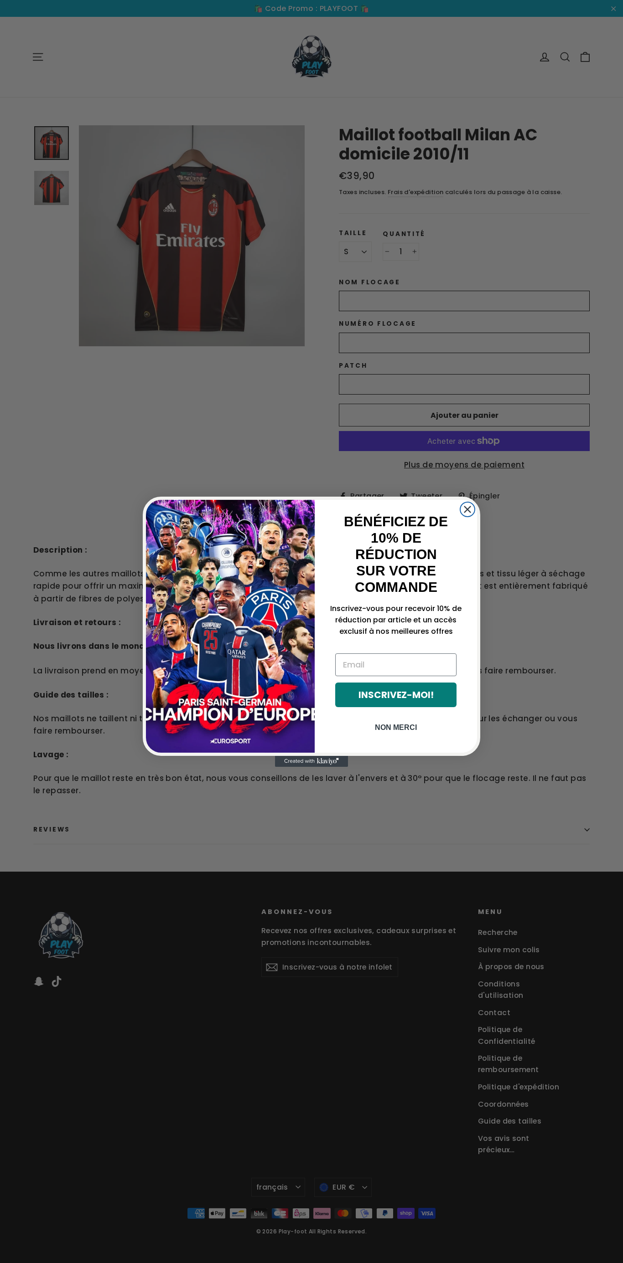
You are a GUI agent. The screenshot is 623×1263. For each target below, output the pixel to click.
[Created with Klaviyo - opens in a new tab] (311, 761)
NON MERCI (396, 727)
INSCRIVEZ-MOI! (396, 694)
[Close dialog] (467, 509)
